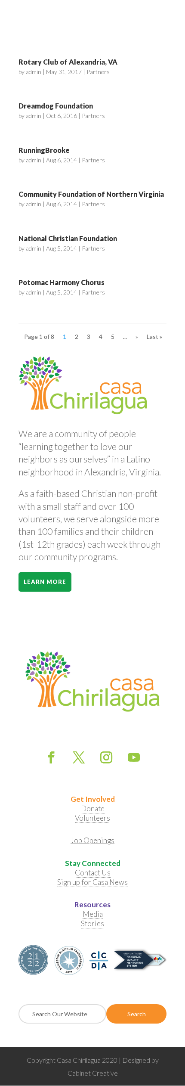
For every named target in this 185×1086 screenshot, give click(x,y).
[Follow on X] (79, 757)
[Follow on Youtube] (134, 757)
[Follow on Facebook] (51, 757)
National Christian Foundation (67, 238)
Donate (93, 808)
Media (93, 913)
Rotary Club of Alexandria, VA (67, 62)
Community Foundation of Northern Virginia (91, 194)
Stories (92, 923)
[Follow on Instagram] (106, 757)
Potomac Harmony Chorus (61, 282)
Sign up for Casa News (92, 882)
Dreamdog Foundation (55, 106)
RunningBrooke (44, 150)
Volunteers (92, 817)
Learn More (45, 581)
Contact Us (93, 872)
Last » (154, 336)
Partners (98, 71)
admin (33, 71)
